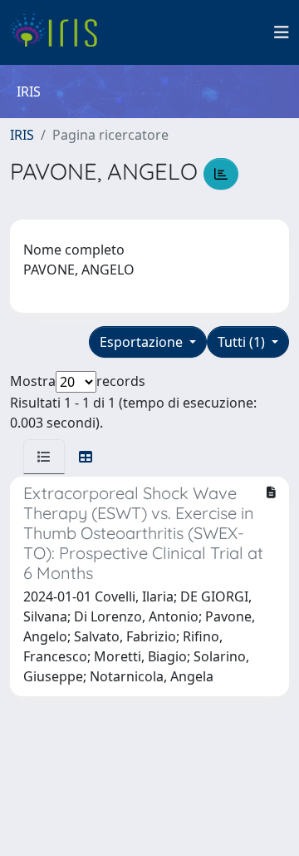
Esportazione (143, 342)
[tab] (44, 456)
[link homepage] (60, 32)
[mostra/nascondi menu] (281, 32)
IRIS (22, 135)
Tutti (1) (243, 342)
